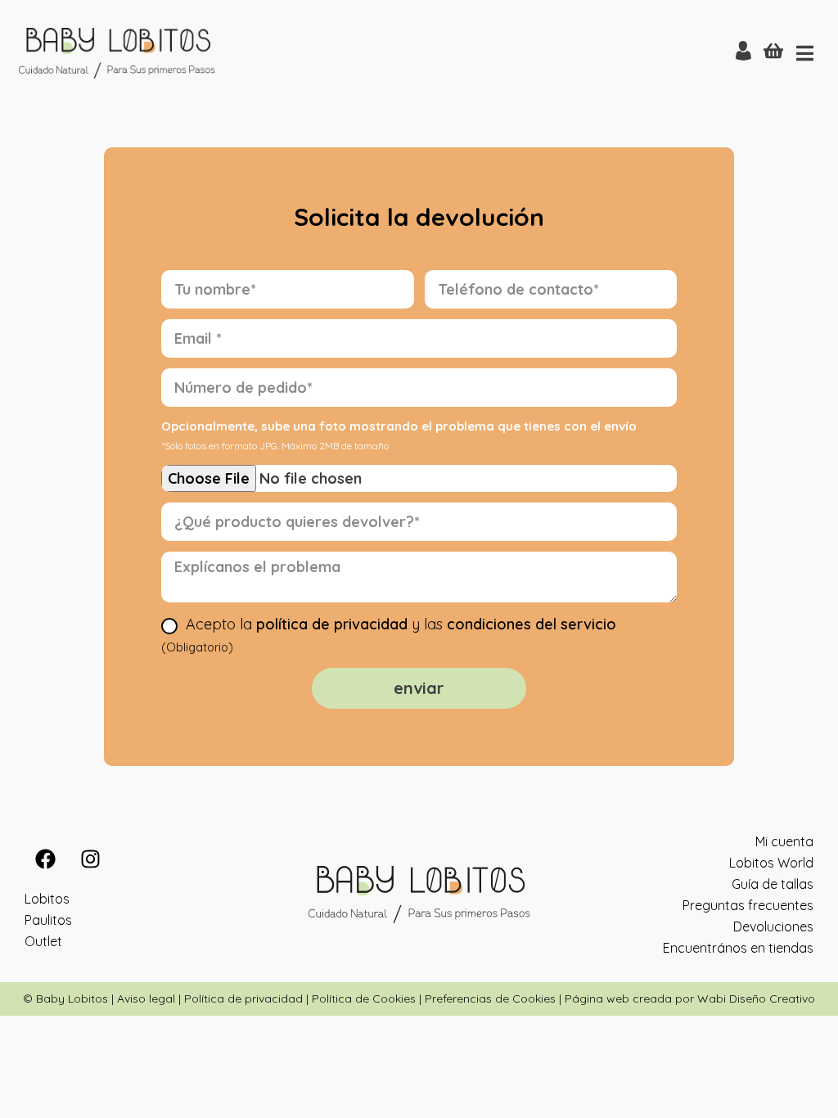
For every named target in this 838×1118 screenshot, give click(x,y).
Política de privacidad (243, 998)
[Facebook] (45, 858)
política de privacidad (332, 624)
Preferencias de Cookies (490, 998)
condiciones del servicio (531, 624)
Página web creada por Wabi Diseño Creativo (690, 998)
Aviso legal (146, 998)
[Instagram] (90, 858)
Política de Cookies (364, 998)
